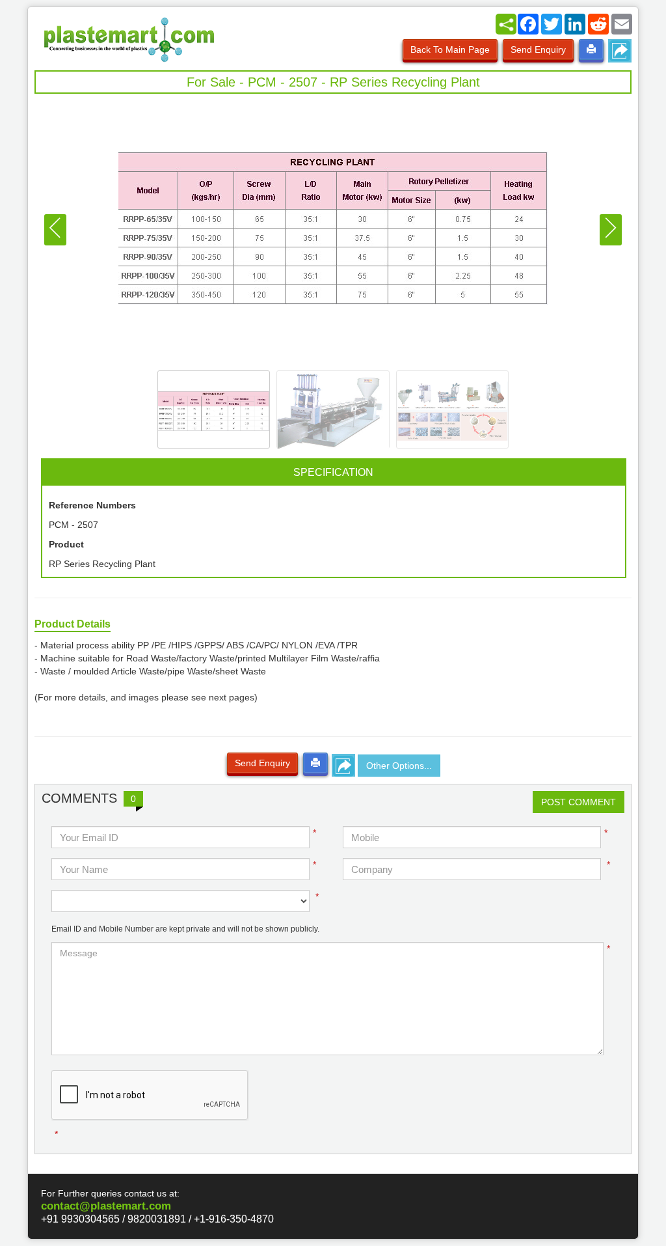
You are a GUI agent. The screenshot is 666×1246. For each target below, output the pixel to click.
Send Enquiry (538, 49)
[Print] (591, 49)
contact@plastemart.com (106, 1206)
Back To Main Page (450, 49)
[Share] (506, 24)
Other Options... (399, 765)
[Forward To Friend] (620, 50)
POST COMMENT (578, 802)
